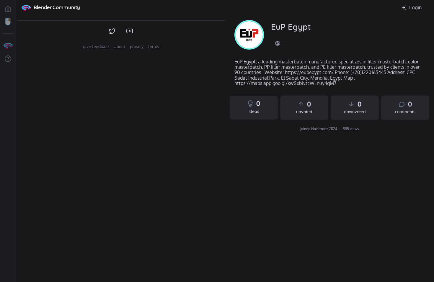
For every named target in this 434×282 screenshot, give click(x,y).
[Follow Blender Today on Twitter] (112, 31)
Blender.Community (57, 7)
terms (153, 46)
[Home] (26, 7)
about (119, 46)
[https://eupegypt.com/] (277, 43)
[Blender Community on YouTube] (129, 31)
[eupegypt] (249, 35)
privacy (136, 46)
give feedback (96, 46)
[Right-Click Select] (8, 21)
